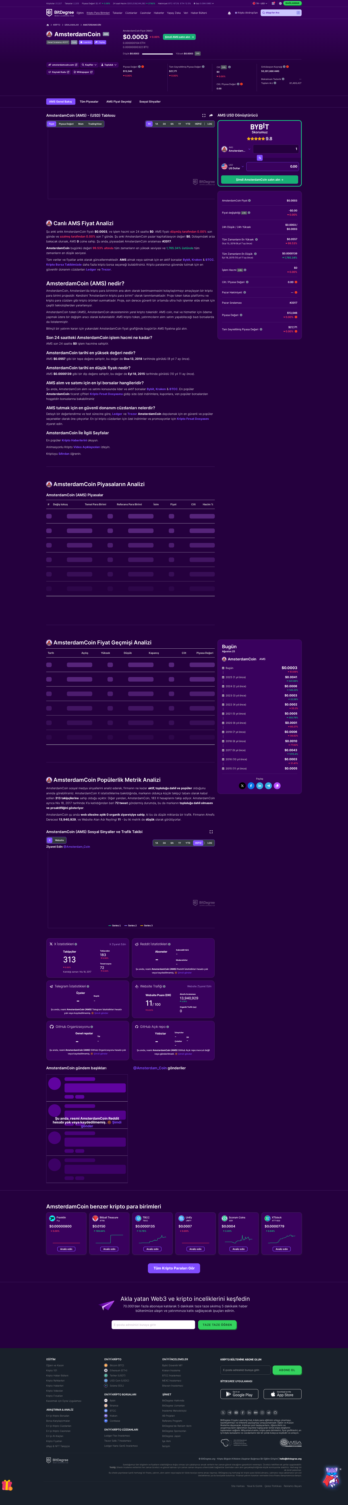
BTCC (210, 259)
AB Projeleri (168, 1415)
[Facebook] (242, 1412)
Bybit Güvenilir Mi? (172, 1365)
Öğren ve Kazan (55, 1365)
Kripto (56, 25)
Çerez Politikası (273, 1486)
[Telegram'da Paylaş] (268, 785)
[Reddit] (269, 1412)
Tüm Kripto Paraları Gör (174, 1268)
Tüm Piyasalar (89, 101)
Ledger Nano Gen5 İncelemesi (121, 1445)
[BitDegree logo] (57, 1460)
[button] (204, 3)
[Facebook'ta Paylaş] (251, 785)
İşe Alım (166, 1441)
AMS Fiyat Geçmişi (119, 101)
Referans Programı (172, 1420)
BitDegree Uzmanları (173, 1405)
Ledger (91, 269)
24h (224, 67)
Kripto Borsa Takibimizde (64, 264)
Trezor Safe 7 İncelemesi (117, 1440)
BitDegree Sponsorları (174, 1430)
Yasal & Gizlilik (254, 1486)
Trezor (106, 269)
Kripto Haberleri (54, 1385)
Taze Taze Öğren (217, 1325)
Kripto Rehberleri (55, 1380)
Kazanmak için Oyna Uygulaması (63, 1400)
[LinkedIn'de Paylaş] (259, 785)
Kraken (197, 259)
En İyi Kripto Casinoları (58, 1430)
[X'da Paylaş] (242, 785)
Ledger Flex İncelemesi (117, 1435)
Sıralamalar (72, 25)
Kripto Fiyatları (54, 1441)
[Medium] (255, 1412)
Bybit (186, 259)
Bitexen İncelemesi (172, 1385)
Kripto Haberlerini (74, 440)
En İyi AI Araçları (54, 1436)
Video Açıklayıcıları (86, 447)
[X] (223, 1412)
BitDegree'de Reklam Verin (176, 1425)
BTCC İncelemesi (171, 1375)
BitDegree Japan (171, 1436)
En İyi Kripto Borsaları (57, 1415)
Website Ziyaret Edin (199, 986)
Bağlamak (292, 3)
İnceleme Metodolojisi (174, 1410)
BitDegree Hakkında (173, 1400)
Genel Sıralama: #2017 (57, 42)
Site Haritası (238, 1486)
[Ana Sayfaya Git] (49, 25)
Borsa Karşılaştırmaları (58, 1420)
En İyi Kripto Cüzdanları (58, 1425)
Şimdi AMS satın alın (178, 36)
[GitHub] (275, 1412)
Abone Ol (287, 1370)
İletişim (166, 1446)
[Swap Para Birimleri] (260, 158)
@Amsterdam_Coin (76, 846)
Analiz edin (66, 1249)
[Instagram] (262, 1412)
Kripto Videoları (54, 1390)
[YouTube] (236, 1412)
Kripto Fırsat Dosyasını (193, 419)
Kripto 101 (51, 1370)
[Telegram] (229, 1412)
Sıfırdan (64, 453)
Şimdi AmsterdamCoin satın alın (258, 179)
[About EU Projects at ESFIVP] (234, 1441)
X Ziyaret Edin (117, 944)
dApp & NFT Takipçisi (58, 1446)
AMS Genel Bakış (60, 101)
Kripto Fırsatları (54, 1395)
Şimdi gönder (185, 972)
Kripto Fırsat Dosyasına (106, 394)
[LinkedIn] (249, 1412)
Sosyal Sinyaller (150, 101)
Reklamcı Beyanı (293, 1486)
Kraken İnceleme (171, 1370)
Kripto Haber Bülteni (57, 1375)
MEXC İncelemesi (171, 1380)
